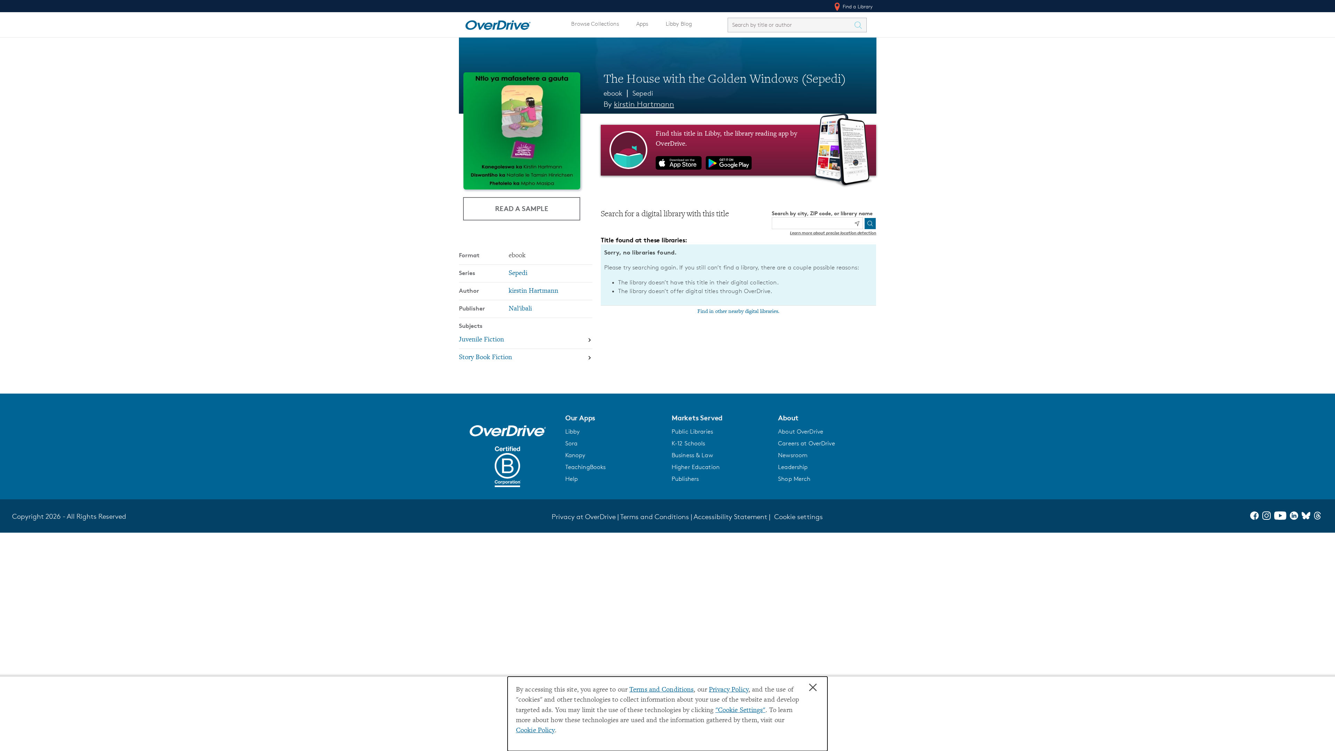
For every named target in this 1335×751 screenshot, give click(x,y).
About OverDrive (800, 431)
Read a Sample (521, 208)
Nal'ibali (520, 309)
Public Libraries (692, 431)
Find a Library (857, 6)
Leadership (793, 466)
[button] (614, 418)
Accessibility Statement (730, 516)
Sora (571, 443)
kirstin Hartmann (644, 104)
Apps (642, 24)
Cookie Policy (535, 730)
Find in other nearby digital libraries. (738, 311)
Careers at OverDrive (806, 443)
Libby (572, 431)
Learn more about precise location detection (833, 232)
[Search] (870, 223)
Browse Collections (595, 24)
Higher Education (696, 466)
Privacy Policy (729, 690)
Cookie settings (798, 516)
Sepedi (642, 93)
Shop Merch (794, 478)
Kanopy (575, 455)
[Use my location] (857, 223)
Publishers (685, 478)
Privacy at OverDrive (584, 516)
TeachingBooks (585, 466)
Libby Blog (679, 24)
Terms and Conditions (661, 690)
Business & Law (692, 455)
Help (571, 478)
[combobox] (791, 25)
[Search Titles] (860, 25)
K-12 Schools (688, 443)
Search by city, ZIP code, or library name (822, 213)
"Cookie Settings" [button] (740, 710)
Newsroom (793, 455)
